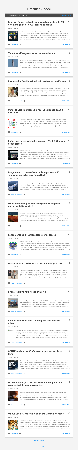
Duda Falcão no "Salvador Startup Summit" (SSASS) (35, 263)
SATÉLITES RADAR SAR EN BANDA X (27, 292)
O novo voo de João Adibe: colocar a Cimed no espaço (36, 413)
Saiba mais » (66, 44)
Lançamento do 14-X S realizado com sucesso (32, 235)
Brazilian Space (39, 9)
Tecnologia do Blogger (39, 446)
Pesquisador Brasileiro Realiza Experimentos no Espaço (37, 81)
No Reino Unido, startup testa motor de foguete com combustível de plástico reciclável (35, 383)
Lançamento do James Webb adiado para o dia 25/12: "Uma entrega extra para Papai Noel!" (35, 173)
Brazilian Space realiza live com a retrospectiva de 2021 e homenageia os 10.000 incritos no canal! (37, 23)
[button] (69, 22)
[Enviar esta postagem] (20, 45)
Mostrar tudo (66, 15)
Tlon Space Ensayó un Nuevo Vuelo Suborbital (32, 53)
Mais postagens (39, 440)
